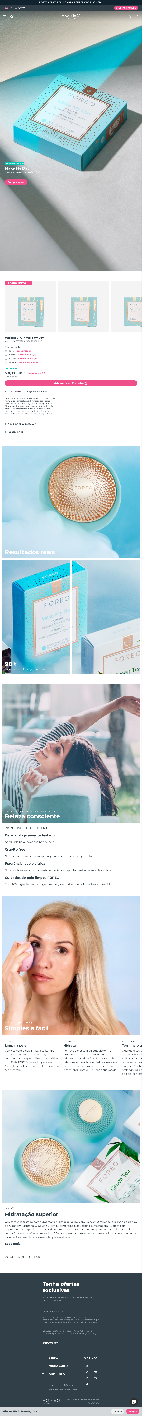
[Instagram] (87, 1365)
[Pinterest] (95, 1378)
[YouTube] (95, 1371)
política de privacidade (53, 1333)
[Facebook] (95, 1365)
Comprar (133, 1411)
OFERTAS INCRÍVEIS (126, 8)
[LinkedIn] (87, 1378)
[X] (87, 1371)
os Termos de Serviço (77, 1333)
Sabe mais (12, 1243)
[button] (134, 1402)
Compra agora (16, 182)
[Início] (71, 16)
